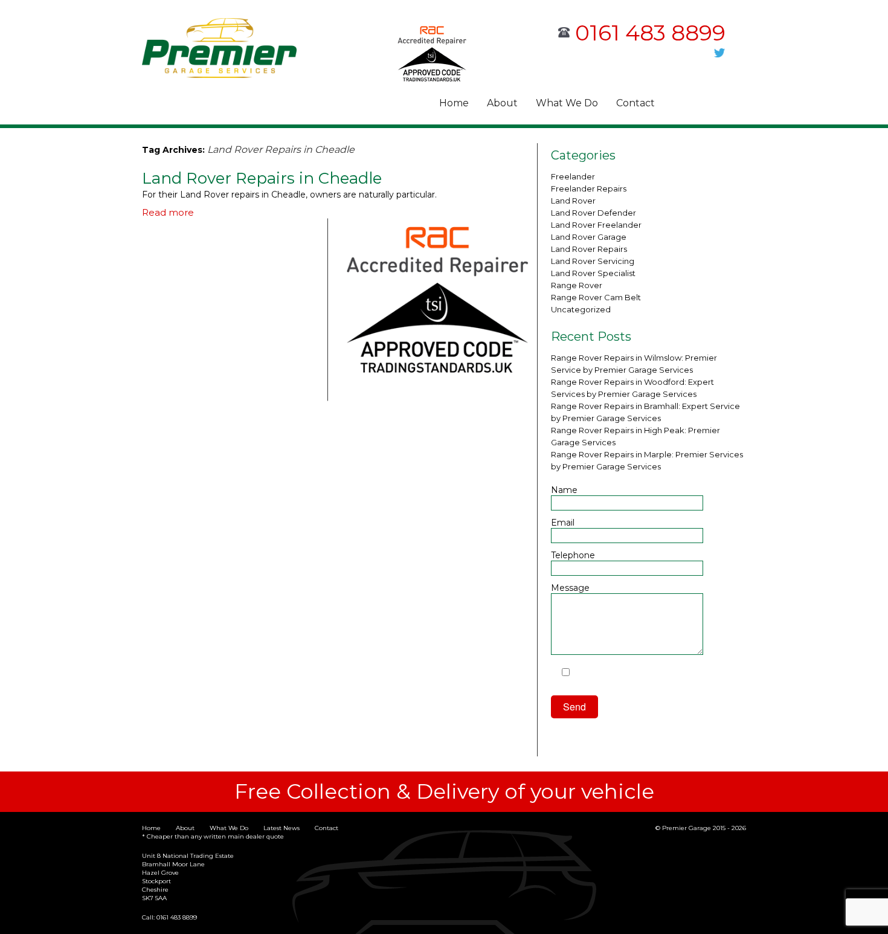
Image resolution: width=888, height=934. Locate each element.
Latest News (281, 828)
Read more (168, 212)
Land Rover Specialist (593, 273)
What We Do (567, 103)
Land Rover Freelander (596, 225)
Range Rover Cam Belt (596, 297)
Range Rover (576, 285)
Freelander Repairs (588, 188)
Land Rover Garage (588, 237)
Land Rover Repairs (589, 249)
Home (454, 103)
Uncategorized (581, 309)
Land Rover (573, 200)
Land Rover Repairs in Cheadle (262, 178)
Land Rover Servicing (592, 261)
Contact (635, 103)
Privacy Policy (590, 683)
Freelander (573, 176)
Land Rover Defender (593, 212)
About (502, 103)
